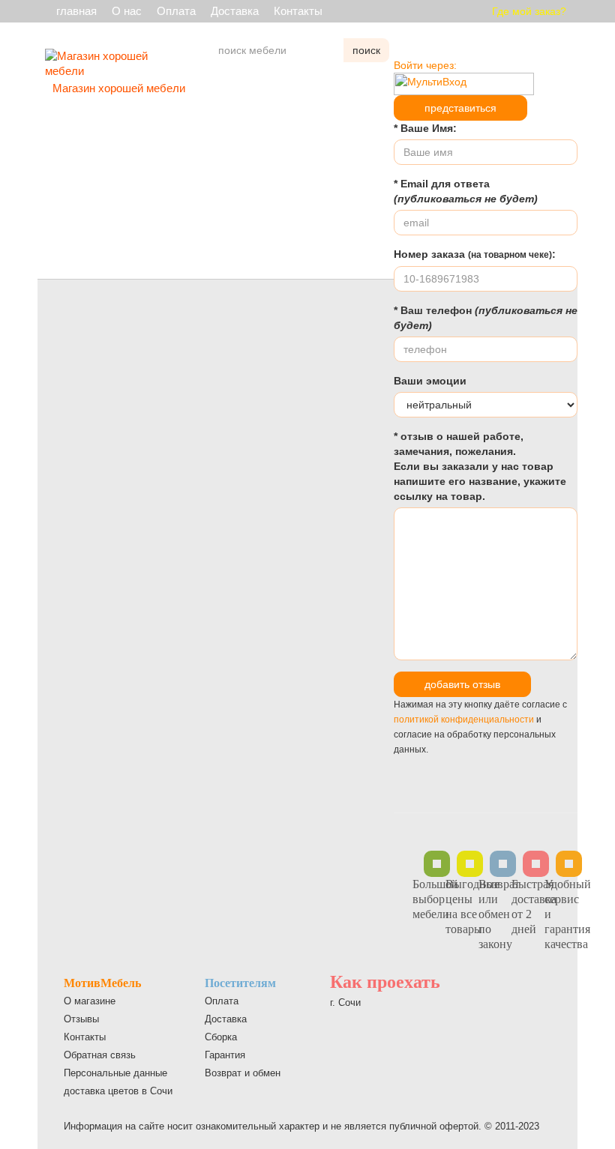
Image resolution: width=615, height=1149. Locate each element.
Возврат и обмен (242, 1073)
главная (76, 10)
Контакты (298, 10)
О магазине (90, 1001)
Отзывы (81, 1019)
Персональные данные (115, 1073)
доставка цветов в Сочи (118, 1091)
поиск (366, 50)
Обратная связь (100, 1055)
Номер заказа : (475, 254)
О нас (127, 10)
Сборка (221, 1037)
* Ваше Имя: (425, 128)
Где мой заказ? (529, 11)
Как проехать (385, 982)
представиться (460, 108)
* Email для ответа (466, 191)
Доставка (235, 10)
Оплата (176, 10)
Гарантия (225, 1055)
